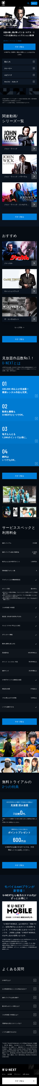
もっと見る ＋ (20, 327)
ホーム (3, 1074)
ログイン (34, 3)
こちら (19, 54)
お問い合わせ (26, 1074)
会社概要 (10, 1074)
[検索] (28, 3)
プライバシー (17, 1074)
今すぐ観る (19, 46)
